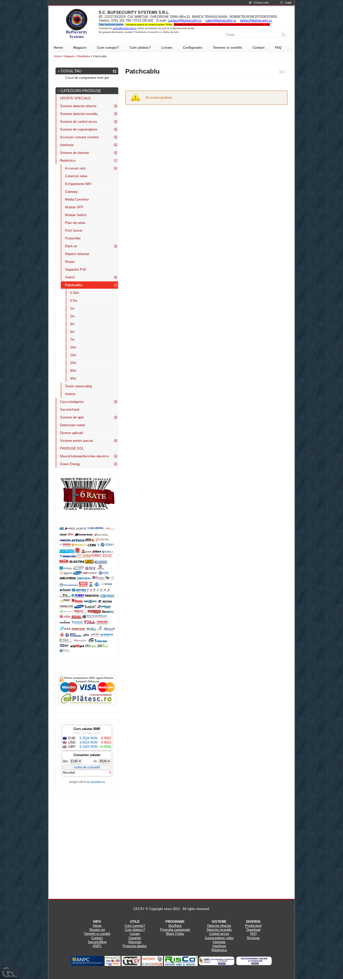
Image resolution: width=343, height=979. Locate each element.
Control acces (219, 934)
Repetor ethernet (77, 254)
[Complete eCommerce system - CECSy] (10, 969)
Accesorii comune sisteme (79, 137)
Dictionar (253, 938)
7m (72, 339)
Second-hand (69, 409)
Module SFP (74, 207)
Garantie (135, 938)
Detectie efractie (219, 926)
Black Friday (175, 934)
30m (73, 378)
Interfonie (67, 145)
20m (73, 363)
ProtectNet (73, 238)
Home (57, 56)
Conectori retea (76, 176)
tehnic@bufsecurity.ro (256, 20)
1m (72, 308)
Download (253, 930)
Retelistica (84, 56)
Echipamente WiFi (78, 184)
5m (72, 332)
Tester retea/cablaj (78, 386)
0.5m (73, 300)
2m (72, 316)
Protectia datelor (135, 946)
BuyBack (175, 926)
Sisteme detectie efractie (78, 106)
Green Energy (70, 464)
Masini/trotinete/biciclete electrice (84, 456)
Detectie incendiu (219, 930)
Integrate (219, 942)
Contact (97, 938)
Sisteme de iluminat (74, 153)
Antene (70, 394)
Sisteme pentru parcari (76, 441)
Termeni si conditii (97, 934)
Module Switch (75, 215)
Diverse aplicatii (71, 433)
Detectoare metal (72, 425)
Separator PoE (75, 269)
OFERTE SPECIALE (75, 98)
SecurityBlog (97, 942)
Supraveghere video (219, 938)
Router (70, 262)
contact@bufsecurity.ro (184, 20)
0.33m (74, 293)
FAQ (253, 934)
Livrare (135, 934)
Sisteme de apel (72, 417)
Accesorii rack (75, 168)
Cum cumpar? (135, 926)
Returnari (134, 942)
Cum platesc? (135, 930)
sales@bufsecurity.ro (220, 20)
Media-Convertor (77, 199)
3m (72, 324)
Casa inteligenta (71, 402)
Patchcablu (73, 285)
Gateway (71, 192)
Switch (70, 277)
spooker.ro (98, 782)
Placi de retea (75, 223)
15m (73, 355)
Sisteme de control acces (78, 122)
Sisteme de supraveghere (78, 129)
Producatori (253, 926)
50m (73, 371)
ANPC (97, 946)
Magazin (69, 56)
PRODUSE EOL (72, 448)
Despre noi (97, 930)
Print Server (73, 230)
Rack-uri (71, 246)
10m (73, 347)
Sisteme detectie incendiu (79, 114)
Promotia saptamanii (175, 930)
